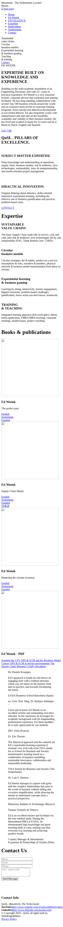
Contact (12, 32)
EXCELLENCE (17, 20)
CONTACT (7, 207)
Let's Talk (6, 130)
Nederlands (7, 417)
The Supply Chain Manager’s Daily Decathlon (27, 665)
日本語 (5, 506)
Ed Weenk (13, 17)
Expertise (13, 23)
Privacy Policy (9, 919)
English (5, 414)
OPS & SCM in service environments (30, 663)
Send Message (10, 879)
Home (11, 14)
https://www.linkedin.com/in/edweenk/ (32, 910)
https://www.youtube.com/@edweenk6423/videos (37, 907)
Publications (14, 26)
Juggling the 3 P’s (10, 660)
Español (5, 420)
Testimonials (14, 29)
